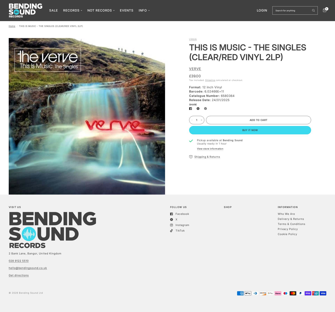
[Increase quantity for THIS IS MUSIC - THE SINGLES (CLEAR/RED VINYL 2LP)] (201, 120)
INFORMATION (288, 207)
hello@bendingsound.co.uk (28, 268)
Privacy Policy (288, 229)
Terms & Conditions (291, 224)
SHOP (228, 207)
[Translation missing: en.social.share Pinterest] (206, 108)
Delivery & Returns (291, 219)
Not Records (99, 10)
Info (143, 10)
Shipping (210, 80)
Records (71, 10)
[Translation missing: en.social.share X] (199, 108)
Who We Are (286, 214)
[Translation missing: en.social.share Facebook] (191, 108)
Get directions (19, 275)
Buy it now (250, 130)
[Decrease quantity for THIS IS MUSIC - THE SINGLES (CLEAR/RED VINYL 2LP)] (192, 120)
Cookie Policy (287, 234)
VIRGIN (193, 39)
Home (12, 26)
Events (126, 10)
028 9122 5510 (19, 260)
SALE (53, 10)
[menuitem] (54, 10)
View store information (210, 148)
